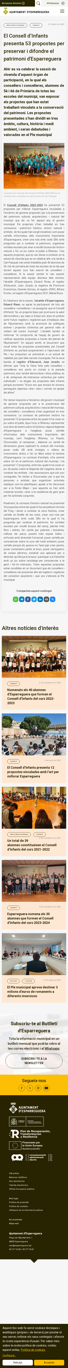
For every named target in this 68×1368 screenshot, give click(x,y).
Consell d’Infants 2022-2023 (25, 205)
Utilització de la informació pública (26, 1210)
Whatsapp (52, 1048)
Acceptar (49, 1362)
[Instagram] (38, 1090)
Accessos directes (11, 3)
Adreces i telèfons (18, 1177)
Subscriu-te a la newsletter (34, 1061)
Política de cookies (18, 1206)
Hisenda (28, 981)
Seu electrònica (16, 1181)
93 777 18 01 (28, 1249)
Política (13, 981)
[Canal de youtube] (46, 1090)
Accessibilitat (15, 1219)
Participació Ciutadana (15, 25)
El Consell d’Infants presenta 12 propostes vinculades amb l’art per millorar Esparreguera (33, 772)
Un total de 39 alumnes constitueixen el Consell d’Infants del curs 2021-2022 (32, 845)
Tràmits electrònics (18, 1185)
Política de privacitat (18, 1202)
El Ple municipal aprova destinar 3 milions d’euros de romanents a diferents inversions (32, 991)
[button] (15, 599)
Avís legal (13, 1198)
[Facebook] (22, 1090)
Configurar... (9, 1355)
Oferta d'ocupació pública (21, 1189)
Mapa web (14, 1223)
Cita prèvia (14, 1173)
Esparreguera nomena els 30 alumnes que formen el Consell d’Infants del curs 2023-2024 (30, 918)
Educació (36, 25)
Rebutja (17, 1362)
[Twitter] (30, 1090)
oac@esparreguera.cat (20, 1245)
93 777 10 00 (14, 1249)
